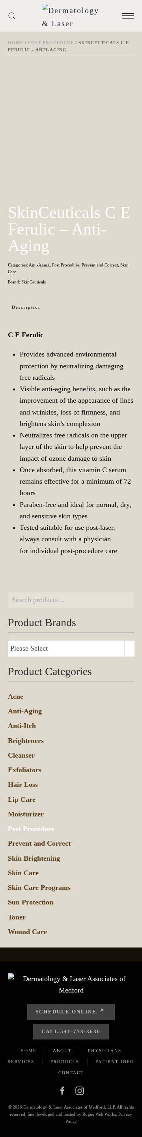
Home (15, 42)
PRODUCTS (64, 1061)
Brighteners (26, 741)
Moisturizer (26, 814)
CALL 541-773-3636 (71, 1031)
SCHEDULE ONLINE (66, 1012)
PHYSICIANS (104, 1050)
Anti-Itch (22, 726)
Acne (15, 696)
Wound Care (27, 932)
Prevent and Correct (100, 265)
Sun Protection (30, 902)
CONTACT (71, 1072)
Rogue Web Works (99, 1114)
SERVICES (21, 1061)
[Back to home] (73, 16)
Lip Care (22, 799)
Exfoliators (24, 770)
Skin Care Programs (39, 887)
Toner (17, 917)
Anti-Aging (39, 265)
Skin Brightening (34, 858)
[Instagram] (79, 1090)
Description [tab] (26, 307)
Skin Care (23, 873)
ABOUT (62, 1050)
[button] (12, 16)
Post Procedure (51, 42)
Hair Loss (23, 784)
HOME (29, 1050)
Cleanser (21, 755)
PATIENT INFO (114, 1061)
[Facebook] (62, 1090)
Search (126, 600)
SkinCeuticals (33, 282)
